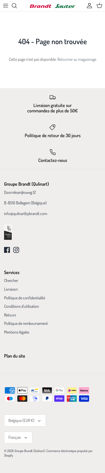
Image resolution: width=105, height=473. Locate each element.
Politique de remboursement (26, 323)
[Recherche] (16, 5)
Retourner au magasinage (76, 59)
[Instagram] (16, 250)
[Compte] (88, 5)
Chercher (11, 280)
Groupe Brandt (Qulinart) (30, 451)
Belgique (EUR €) (21, 420)
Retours (10, 314)
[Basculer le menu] (5, 5)
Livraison (11, 289)
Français (14, 437)
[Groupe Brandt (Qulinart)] (52, 5)
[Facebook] (7, 250)
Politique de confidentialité (24, 297)
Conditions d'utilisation (21, 306)
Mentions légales (16, 332)
